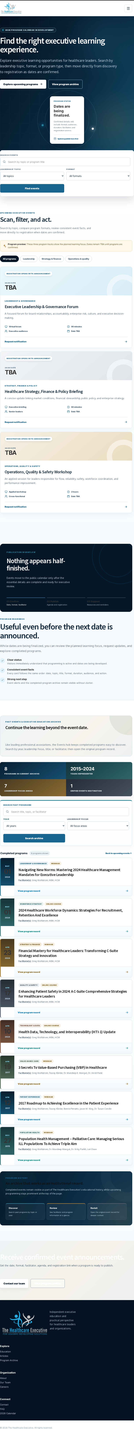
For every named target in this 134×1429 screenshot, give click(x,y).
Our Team (5, 1382)
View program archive (65, 84)
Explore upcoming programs (20, 84)
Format (70, 169)
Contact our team (14, 1283)
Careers (4, 1386)
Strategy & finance (51, 259)
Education (5, 1351)
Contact (4, 1404)
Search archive (34, 838)
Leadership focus (77, 819)
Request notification (16, 341)
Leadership (29, 259)
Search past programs (17, 805)
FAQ (2, 1409)
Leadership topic (10, 169)
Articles (4, 1356)
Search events (9, 155)
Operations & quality (78, 259)
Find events (32, 188)
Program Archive (9, 1360)
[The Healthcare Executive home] (12, 8)
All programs (9, 259)
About (3, 1378)
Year (6, 819)
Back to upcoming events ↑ (119, 853)
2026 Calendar (8, 1413)
